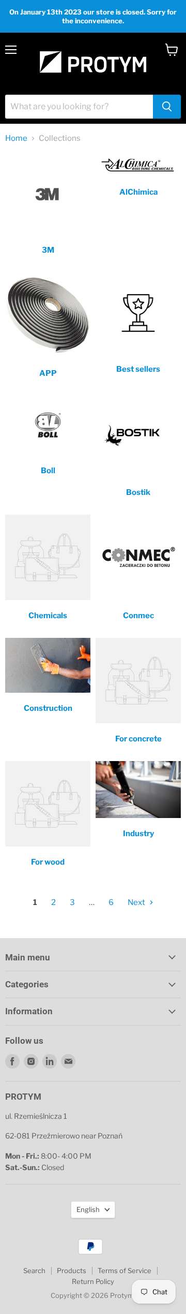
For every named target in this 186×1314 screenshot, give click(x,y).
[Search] (167, 107)
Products (71, 1270)
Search (34, 1270)
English (88, 1209)
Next (137, 902)
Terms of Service (124, 1270)
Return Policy (93, 1281)
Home (16, 138)
